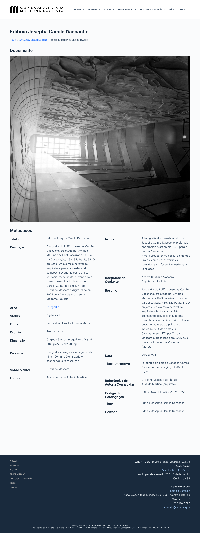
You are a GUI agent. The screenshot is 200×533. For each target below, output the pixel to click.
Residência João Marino (176, 470)
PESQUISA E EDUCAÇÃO (151, 9)
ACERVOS (92, 9)
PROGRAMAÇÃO (125, 9)
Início (172, 9)
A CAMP (77, 9)
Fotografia (53, 307)
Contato (183, 9)
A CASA (107, 9)
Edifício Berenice (180, 490)
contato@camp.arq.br (177, 507)
